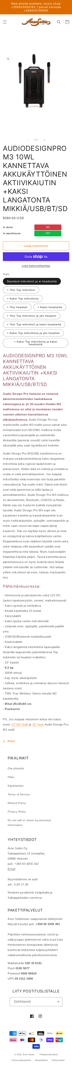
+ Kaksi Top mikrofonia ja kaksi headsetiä (35, 343)
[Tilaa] (58, 1001)
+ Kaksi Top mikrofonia (23, 298)
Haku (11, 776)
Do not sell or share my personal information (29, 823)
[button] (5, 22)
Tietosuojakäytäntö (21, 1060)
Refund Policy (17, 803)
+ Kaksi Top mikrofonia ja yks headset (33, 333)
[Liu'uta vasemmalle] (27, 140)
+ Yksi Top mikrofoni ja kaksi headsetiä (34, 324)
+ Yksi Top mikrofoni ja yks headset (31, 315)
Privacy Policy (17, 811)
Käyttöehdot (16, 785)
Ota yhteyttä (16, 768)
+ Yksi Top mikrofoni (21, 289)
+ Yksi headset (17, 307)
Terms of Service (19, 794)
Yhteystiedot (58, 1060)
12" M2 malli (20, 724)
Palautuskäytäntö (49, 1054)
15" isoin (38, 724)
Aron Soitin (28, 1054)
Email (11, 869)
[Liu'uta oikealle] (44, 140)
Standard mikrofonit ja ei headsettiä (32, 281)
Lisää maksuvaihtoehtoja (36, 265)
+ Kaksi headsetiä (49, 307)
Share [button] (11, 741)
